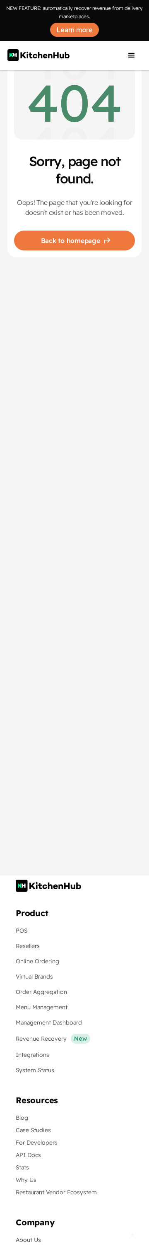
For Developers (37, 1142)
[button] (132, 55)
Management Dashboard (49, 1022)
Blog (22, 1117)
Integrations (32, 1055)
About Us (28, 1240)
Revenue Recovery (41, 1038)
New (80, 1038)
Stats (22, 1167)
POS (21, 930)
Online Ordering (37, 961)
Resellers (28, 946)
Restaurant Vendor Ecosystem (56, 1192)
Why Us (26, 1180)
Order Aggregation (41, 992)
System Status (35, 1070)
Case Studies (33, 1130)
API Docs (28, 1155)
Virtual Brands (34, 976)
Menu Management (41, 1007)
